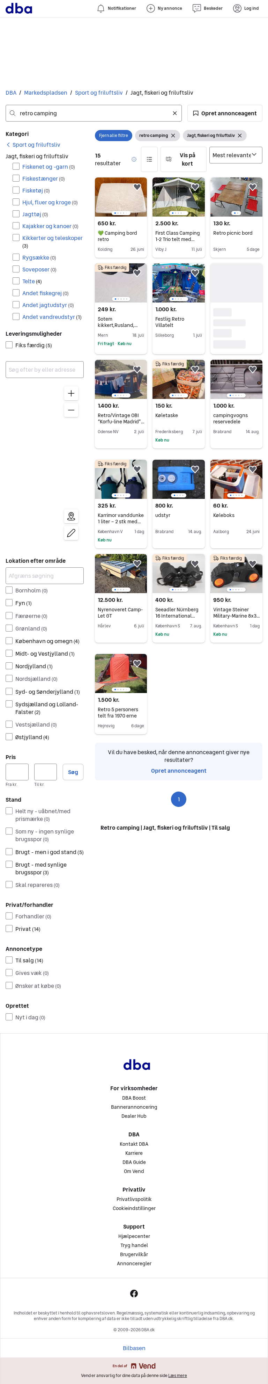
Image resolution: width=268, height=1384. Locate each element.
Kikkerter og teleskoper (52, 241)
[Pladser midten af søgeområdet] (71, 516)
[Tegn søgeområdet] (71, 533)
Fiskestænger (43, 178)
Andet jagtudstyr (48, 305)
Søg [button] (73, 772)
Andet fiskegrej (45, 293)
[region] (45, 464)
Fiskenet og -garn (48, 166)
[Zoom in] (71, 393)
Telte (32, 281)
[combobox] (94, 113)
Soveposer (39, 269)
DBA (11, 92)
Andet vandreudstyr (52, 317)
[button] (224, 113)
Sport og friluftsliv (99, 92)
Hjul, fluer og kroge (50, 202)
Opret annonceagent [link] (179, 770)
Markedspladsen (45, 92)
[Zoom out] (71, 410)
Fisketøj (36, 190)
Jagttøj (35, 214)
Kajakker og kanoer (50, 226)
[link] (33, 144)
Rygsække (39, 257)
